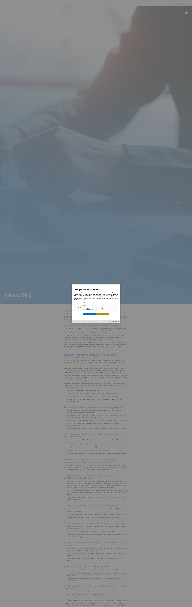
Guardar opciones (96, 317)
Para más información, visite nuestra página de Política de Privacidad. (91, 302)
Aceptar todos (89, 314)
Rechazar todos (103, 314)
